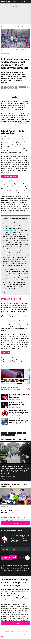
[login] (2, 637)
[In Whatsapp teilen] (5, 87)
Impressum (25, 631)
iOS (15, 433)
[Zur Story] (15, 601)
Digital (3, 26)
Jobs (20, 631)
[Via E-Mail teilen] (8, 87)
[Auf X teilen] (4, 479)
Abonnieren (16, 523)
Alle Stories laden (15, 427)
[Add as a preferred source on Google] (22, 87)
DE (22, 1)
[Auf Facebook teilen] (2, 87)
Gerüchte (11, 435)
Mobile (4, 435)
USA (24, 433)
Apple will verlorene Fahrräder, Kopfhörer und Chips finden (16, 361)
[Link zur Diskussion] (12, 87)
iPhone (19, 433)
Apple (9, 26)
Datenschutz (12, 634)
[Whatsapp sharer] (6, 479)
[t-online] (15, 97)
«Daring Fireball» (9, 230)
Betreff (3, 545)
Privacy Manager (21, 634)
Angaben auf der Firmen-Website (18, 191)
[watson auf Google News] (29, 87)
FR (25, 1)
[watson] (5, 1)
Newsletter (6, 631)
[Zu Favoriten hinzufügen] (16, 87)
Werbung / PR (14, 631)
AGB (6, 634)
